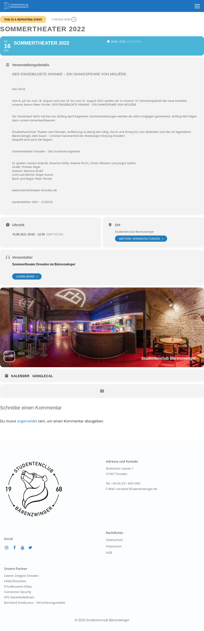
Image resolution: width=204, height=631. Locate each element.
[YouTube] (22, 547)
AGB (109, 552)
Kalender (20, 376)
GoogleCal (42, 376)
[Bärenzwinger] (16, 6)
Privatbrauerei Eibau (18, 586)
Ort (117, 225)
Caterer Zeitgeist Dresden (21, 576)
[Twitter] (30, 547)
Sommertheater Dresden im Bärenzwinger (43, 264)
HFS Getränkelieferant (19, 597)
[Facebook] (14, 547)
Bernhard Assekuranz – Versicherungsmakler (35, 603)
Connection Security (17, 592)
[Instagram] (6, 547)
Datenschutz (114, 540)
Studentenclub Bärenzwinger (134, 232)
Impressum (114, 546)
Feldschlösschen (15, 581)
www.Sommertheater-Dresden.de (34, 190)
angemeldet (27, 421)
